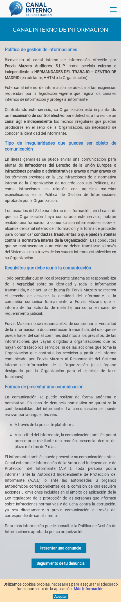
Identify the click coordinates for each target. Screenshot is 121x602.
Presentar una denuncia (60, 548)
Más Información (89, 588)
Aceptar (60, 596)
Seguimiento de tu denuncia (61, 563)
